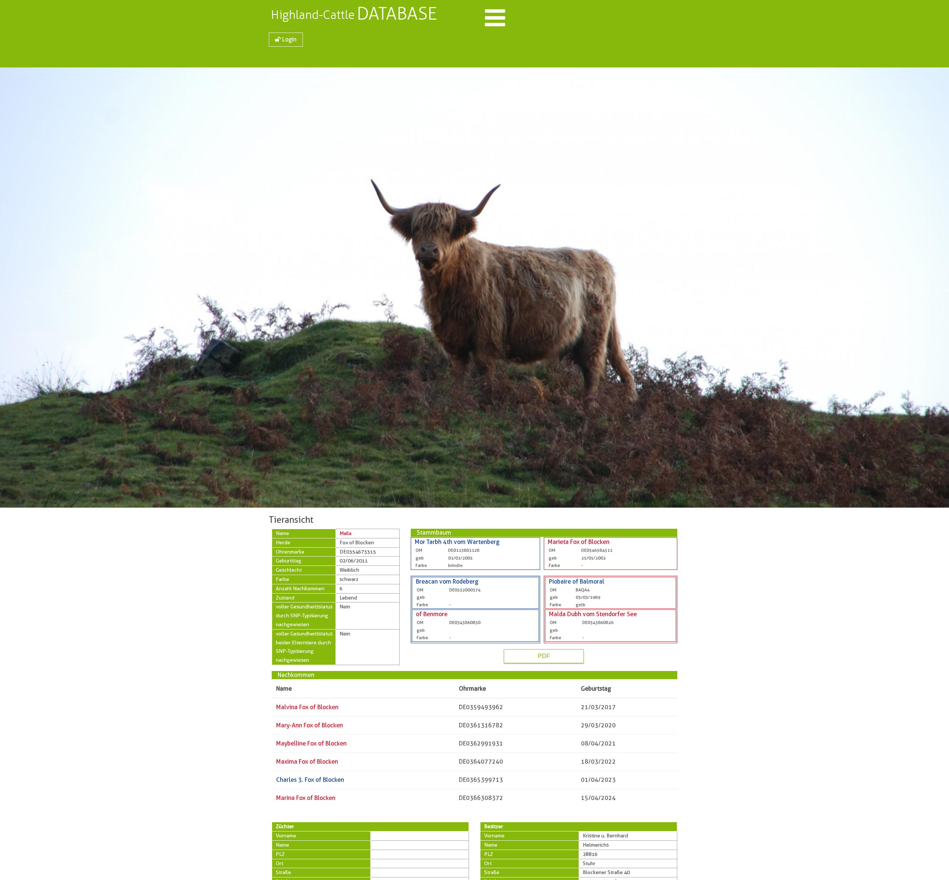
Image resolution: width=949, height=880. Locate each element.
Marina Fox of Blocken (305, 797)
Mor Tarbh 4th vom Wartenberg (457, 541)
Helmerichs (596, 845)
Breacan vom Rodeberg (447, 581)
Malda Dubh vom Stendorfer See (593, 614)
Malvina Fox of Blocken (307, 707)
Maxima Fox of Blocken (307, 761)
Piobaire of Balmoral (576, 581)
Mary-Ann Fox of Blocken (309, 725)
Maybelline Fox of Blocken (311, 743)
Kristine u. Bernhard (605, 836)
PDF (544, 656)
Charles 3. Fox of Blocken (310, 779)
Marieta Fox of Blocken (578, 541)
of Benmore (431, 614)
